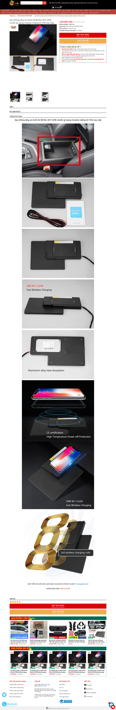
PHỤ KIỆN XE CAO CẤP (75, 12)
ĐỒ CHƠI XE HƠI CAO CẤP (32, 12)
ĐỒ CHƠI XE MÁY (43, 12)
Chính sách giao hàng (16, 690)
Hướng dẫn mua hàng (16, 684)
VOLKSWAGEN (46, 10)
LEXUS (91, 10)
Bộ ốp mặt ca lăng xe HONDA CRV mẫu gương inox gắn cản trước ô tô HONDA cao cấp (38, 641)
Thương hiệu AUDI (82, 584)
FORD (63, 10)
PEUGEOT (109, 10)
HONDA (20, 10)
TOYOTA (15, 10)
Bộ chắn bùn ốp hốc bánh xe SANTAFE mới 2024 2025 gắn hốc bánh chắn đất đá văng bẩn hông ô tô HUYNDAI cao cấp (57, 641)
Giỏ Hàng (57, 7)
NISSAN (40, 10)
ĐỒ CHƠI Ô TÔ (10, 12)
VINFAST (4, 12)
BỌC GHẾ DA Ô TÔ (65, 12)
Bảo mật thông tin (15, 697)
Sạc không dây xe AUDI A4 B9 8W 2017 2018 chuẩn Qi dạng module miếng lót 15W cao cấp (19, 671)
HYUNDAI (59, 10)
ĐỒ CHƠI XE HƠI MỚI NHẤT (20, 12)
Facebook (89, 689)
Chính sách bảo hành (16, 693)
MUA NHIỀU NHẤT (6, 10)
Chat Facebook (91, 693)
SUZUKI (81, 10)
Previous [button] (8, 97)
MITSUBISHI (68, 10)
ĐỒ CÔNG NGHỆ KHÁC (94, 12)
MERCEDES (53, 10)
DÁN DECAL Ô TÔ (52, 12)
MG (94, 10)
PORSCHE (86, 10)
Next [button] (58, 97)
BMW (73, 10)
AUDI (97, 10)
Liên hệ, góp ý (63, 690)
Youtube (89, 685)
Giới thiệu (62, 684)
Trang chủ (12, 16)
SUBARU (29, 10)
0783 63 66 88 (45, 684)
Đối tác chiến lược (64, 693)
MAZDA (24, 10)
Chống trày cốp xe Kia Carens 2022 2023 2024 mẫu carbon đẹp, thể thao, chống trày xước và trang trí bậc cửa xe (96, 641)
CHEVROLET (35, 10)
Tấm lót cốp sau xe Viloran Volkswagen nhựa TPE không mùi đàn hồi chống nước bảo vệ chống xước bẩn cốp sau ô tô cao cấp (77, 641)
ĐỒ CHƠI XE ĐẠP (84, 12)
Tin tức (61, 687)
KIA (11, 10)
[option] (33, 47)
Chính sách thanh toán (17, 687)
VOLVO (76, 10)
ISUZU (58, 12)
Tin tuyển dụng (64, 697)
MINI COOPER (102, 10)
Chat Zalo (89, 696)
